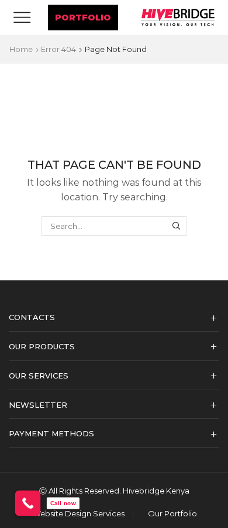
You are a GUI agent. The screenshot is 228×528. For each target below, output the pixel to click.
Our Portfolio (172, 513)
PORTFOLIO (83, 17)
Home (21, 49)
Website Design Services (79, 513)
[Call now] (28, 503)
